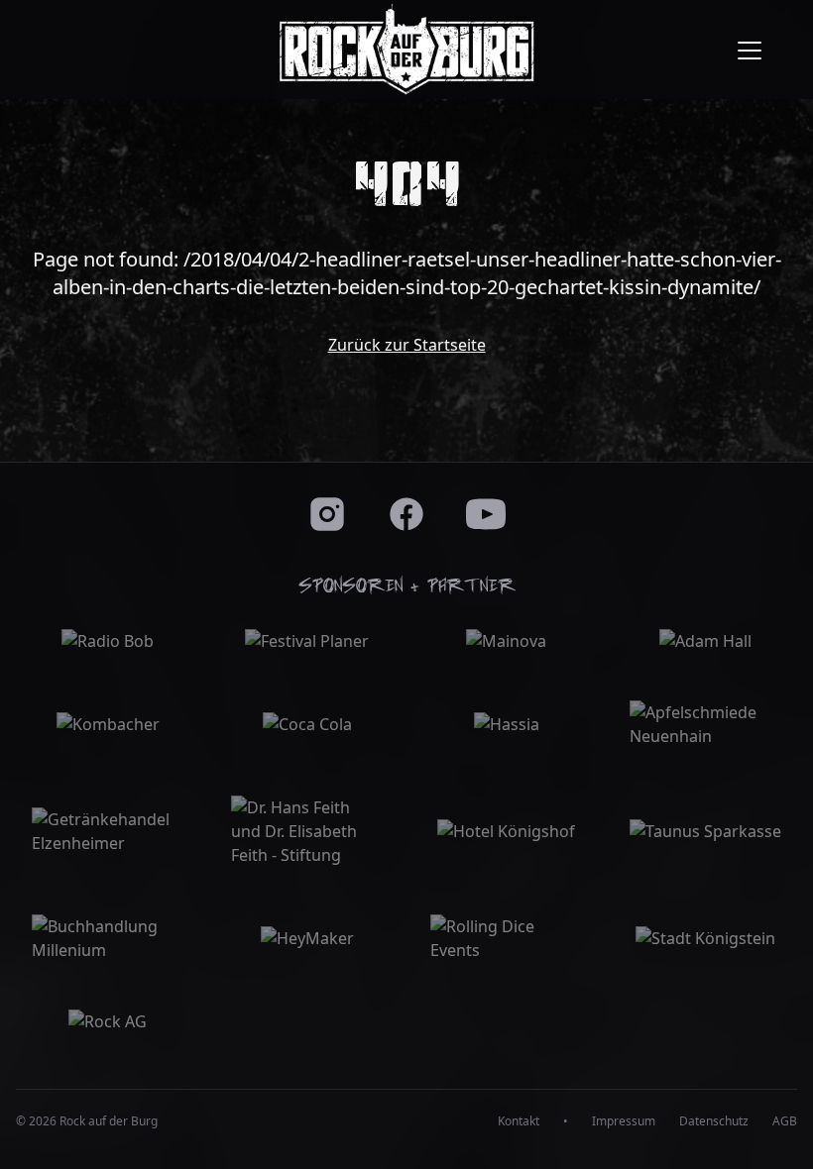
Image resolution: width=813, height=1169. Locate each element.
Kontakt (518, 1121)
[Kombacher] (107, 724)
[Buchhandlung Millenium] (107, 938)
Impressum (623, 1121)
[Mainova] (506, 641)
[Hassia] (506, 724)
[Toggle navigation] (749, 49)
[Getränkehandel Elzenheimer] (107, 831)
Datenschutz (714, 1121)
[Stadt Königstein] (705, 938)
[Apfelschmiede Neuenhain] (705, 724)
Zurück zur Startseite (407, 345)
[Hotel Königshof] (506, 831)
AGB (784, 1121)
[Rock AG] (107, 1021)
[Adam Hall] (705, 641)
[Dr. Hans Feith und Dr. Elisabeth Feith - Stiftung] (307, 831)
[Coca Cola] (307, 724)
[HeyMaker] (307, 938)
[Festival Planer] (307, 641)
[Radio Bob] (107, 641)
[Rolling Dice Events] (506, 938)
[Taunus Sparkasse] (705, 831)
